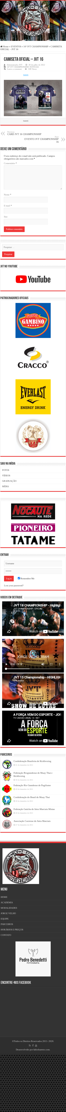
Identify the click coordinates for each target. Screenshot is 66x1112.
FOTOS (5, 470)
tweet (25, 74)
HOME (4, 897)
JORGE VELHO (8, 913)
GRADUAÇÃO (9, 481)
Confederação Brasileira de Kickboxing (32, 761)
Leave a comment (14, 69)
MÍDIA (5, 486)
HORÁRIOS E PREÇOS (12, 929)
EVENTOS (16, 46)
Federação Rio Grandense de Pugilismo (32, 785)
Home (5, 46)
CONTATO (6, 935)
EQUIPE (5, 918)
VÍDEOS (6, 475)
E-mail (8, 205)
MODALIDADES (9, 908)
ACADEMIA (7, 902)
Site (6, 216)
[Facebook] (33, 1045)
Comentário (10, 163)
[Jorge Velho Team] (33, 20)
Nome (7, 194)
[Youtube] (36, 1045)
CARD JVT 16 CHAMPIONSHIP (24, 133)
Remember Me (27, 578)
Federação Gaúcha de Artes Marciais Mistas (34, 809)
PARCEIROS (7, 924)
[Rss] (30, 1045)
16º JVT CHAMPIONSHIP (35, 46)
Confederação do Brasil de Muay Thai (32, 797)
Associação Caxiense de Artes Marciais (32, 821)
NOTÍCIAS (34, 67)
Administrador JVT (14, 65)
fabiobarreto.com (41, 1049)
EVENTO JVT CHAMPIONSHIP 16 (41, 139)
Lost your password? (14, 585)
